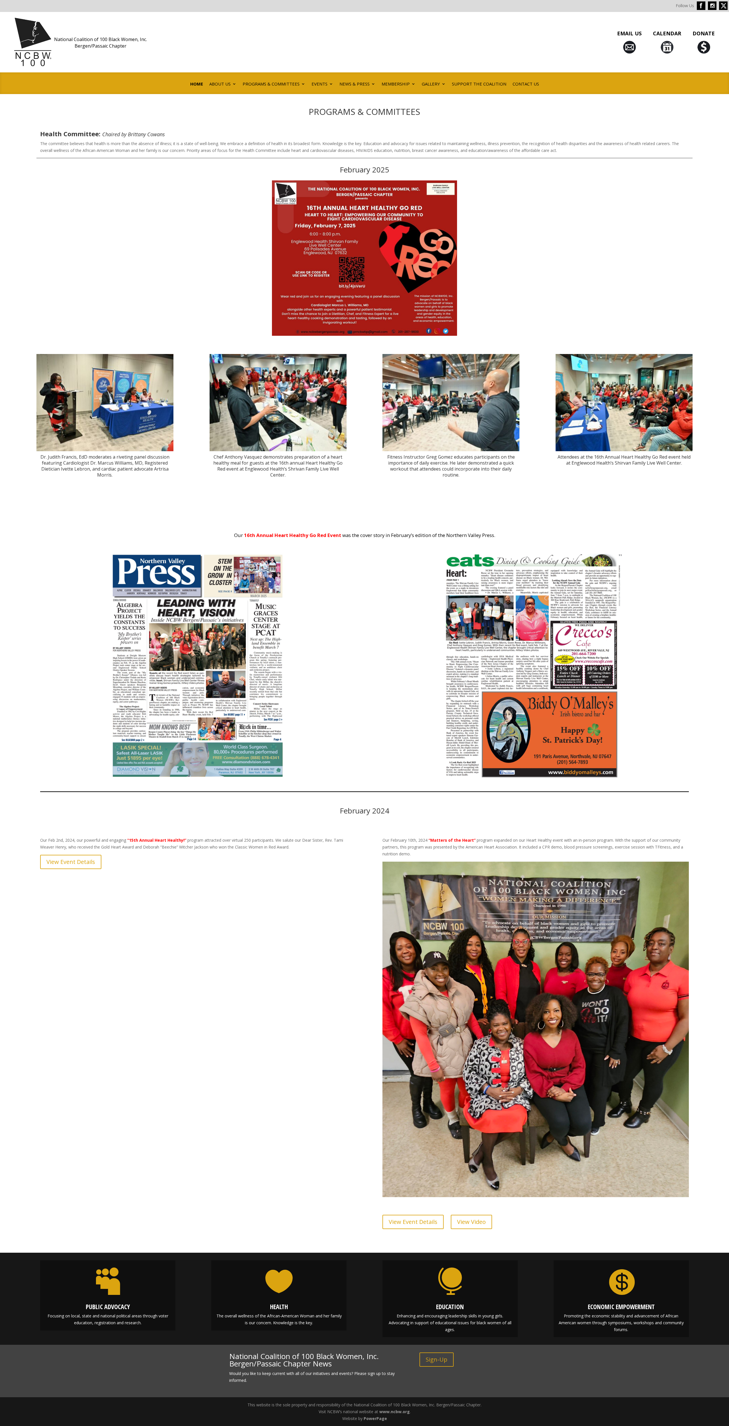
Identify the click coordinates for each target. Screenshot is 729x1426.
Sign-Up (436, 1359)
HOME (196, 84)
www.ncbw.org (394, 1411)
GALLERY (431, 84)
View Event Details (70, 862)
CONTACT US (526, 84)
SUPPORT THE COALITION (479, 84)
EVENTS (319, 84)
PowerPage (375, 1418)
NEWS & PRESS (354, 84)
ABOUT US (220, 84)
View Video (471, 1222)
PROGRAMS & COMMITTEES (271, 84)
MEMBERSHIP (396, 84)
